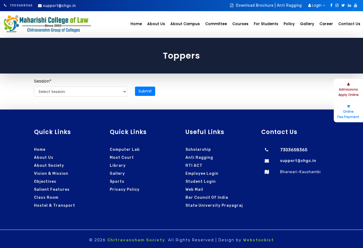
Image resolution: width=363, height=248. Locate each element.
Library (118, 165)
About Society (49, 165)
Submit (145, 91)
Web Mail (194, 189)
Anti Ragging (199, 157)
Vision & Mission (51, 173)
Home (136, 23)
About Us (43, 157)
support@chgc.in (59, 5)
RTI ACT (193, 165)
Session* (43, 81)
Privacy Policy (125, 189)
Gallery (117, 173)
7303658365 (21, 5)
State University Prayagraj (214, 205)
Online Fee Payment (348, 114)
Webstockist (258, 240)
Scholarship (198, 149)
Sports (117, 181)
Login (317, 5)
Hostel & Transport (54, 205)
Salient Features (52, 189)
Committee (216, 23)
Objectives (45, 181)
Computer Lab (125, 149)
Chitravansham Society (136, 240)
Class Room (46, 197)
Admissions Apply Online (348, 92)
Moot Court (122, 157)
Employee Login (201, 173)
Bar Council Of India (206, 197)
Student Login (200, 181)
